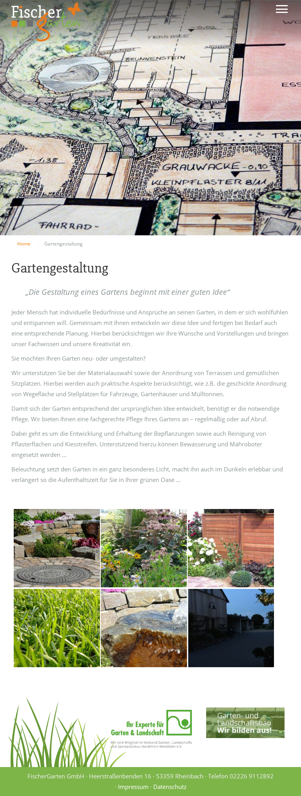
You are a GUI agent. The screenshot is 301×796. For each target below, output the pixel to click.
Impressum (133, 787)
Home (24, 243)
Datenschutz (170, 787)
